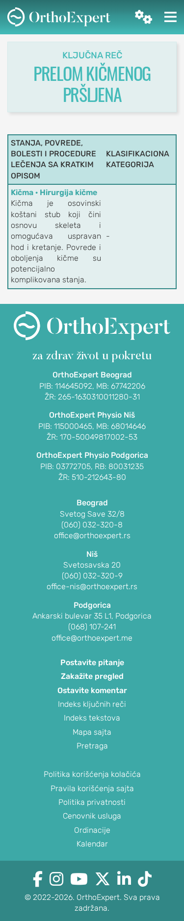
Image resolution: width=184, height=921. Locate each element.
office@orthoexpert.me (92, 638)
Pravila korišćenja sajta (92, 788)
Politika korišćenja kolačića (92, 774)
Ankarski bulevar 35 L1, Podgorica (92, 616)
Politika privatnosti (92, 802)
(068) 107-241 (92, 626)
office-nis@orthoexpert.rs (92, 586)
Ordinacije (92, 830)
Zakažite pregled (92, 676)
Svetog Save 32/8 (92, 514)
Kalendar (92, 843)
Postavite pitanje (92, 662)
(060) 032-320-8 (92, 524)
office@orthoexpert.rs (92, 535)
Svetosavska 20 (92, 565)
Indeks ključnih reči (92, 704)
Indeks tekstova (92, 717)
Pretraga (92, 745)
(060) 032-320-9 (92, 575)
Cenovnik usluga (92, 816)
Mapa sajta (92, 732)
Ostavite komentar (92, 690)
